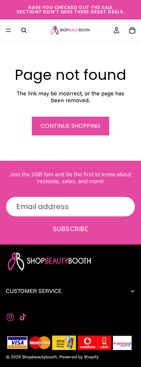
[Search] (24, 30)
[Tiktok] (22, 316)
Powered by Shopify (79, 356)
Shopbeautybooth (39, 356)
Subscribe (71, 228)
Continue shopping (70, 126)
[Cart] (132, 30)
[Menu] (8, 30)
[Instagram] (10, 316)
